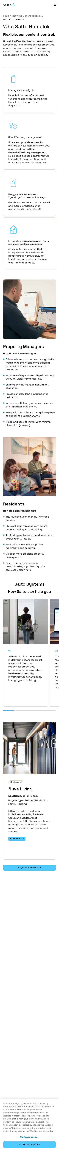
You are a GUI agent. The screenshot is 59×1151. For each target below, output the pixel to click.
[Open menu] (54, 4)
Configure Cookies (29, 1137)
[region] (29, 1125)
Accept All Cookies (29, 1144)
